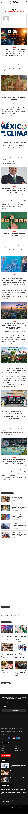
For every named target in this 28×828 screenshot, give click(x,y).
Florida (16, 752)
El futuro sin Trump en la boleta (17, 777)
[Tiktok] (19, 738)
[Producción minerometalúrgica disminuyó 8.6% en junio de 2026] (5, 508)
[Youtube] (14, 738)
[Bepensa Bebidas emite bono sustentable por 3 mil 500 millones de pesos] (21, 665)
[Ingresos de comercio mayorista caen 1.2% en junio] (5, 499)
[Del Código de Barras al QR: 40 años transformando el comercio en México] (21, 647)
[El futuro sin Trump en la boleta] (5, 779)
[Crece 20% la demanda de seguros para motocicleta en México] (5, 526)
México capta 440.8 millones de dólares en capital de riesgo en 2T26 (18, 516)
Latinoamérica (4, 752)
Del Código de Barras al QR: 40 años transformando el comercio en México (20, 655)
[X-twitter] (11, 738)
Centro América (18, 750)
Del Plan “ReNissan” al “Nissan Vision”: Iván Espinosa (7, 636)
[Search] (26, 2)
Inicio (2, 7)
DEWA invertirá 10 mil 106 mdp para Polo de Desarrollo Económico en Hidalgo (18, 534)
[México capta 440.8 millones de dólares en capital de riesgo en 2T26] (5, 517)
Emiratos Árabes (5, 748)
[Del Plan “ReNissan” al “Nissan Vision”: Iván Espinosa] (7, 629)
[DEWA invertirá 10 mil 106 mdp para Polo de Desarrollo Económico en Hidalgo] (5, 535)
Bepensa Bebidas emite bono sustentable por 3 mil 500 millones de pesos (21, 673)
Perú (16, 746)
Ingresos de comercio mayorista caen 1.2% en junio (18, 498)
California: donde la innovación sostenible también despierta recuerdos (14, 190)
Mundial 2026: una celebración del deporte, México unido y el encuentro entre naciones (14, 461)
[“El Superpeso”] (7, 665)
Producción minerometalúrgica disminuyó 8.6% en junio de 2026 (18, 507)
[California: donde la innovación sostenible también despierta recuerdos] (14, 175)
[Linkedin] (17, 738)
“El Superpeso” (5, 670)
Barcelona (17, 748)
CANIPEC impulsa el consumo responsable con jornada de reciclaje (20, 637)
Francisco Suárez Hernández (13, 22)
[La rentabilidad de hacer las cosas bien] (14, 220)
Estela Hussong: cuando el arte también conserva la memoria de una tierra (14, 97)
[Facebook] (9, 738)
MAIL (9, 755)
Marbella (3, 750)
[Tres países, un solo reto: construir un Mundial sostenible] (14, 355)
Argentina (3, 746)
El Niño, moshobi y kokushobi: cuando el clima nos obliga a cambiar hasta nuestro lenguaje (14, 51)
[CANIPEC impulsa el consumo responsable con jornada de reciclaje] (21, 629)
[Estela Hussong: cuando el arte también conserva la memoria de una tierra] (14, 83)
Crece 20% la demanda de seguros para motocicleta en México (18, 525)
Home (14, 810)
